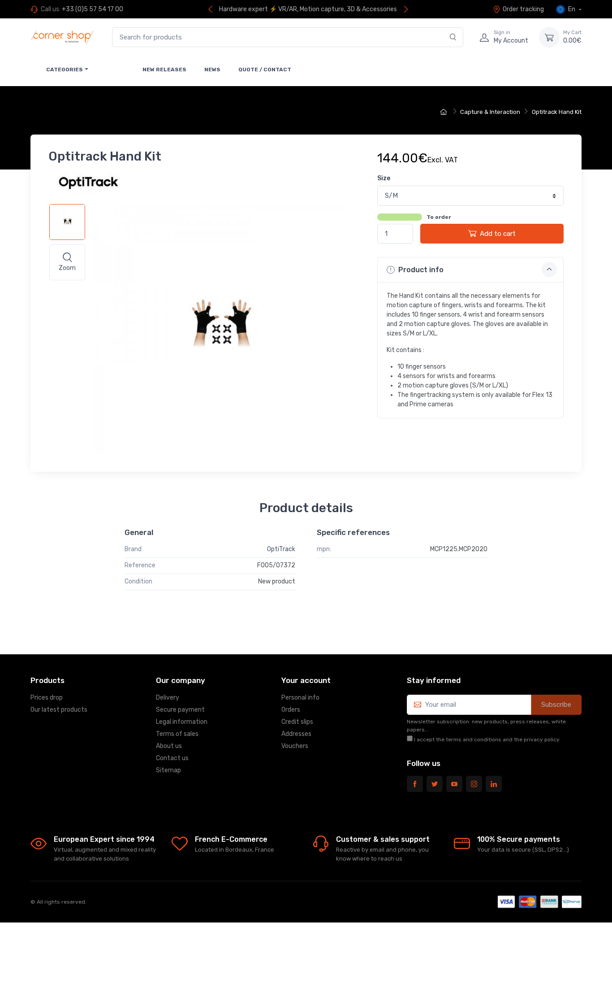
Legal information (181, 722)
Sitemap (168, 770)
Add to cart (498, 234)
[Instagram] (474, 784)
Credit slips (297, 722)
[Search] (453, 37)
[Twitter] (435, 784)
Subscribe (556, 704)
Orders (290, 710)
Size (383, 178)
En (572, 9)
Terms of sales (177, 734)
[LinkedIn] (494, 784)
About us (169, 746)
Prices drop (46, 697)
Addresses (296, 734)
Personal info (300, 697)
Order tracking (523, 9)
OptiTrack (281, 549)
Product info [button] (420, 269)
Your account (306, 680)
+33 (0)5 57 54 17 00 (92, 9)
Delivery (167, 697)
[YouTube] (454, 784)
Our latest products (58, 710)
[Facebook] (415, 784)
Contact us (172, 758)
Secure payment (180, 710)
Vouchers (294, 746)
